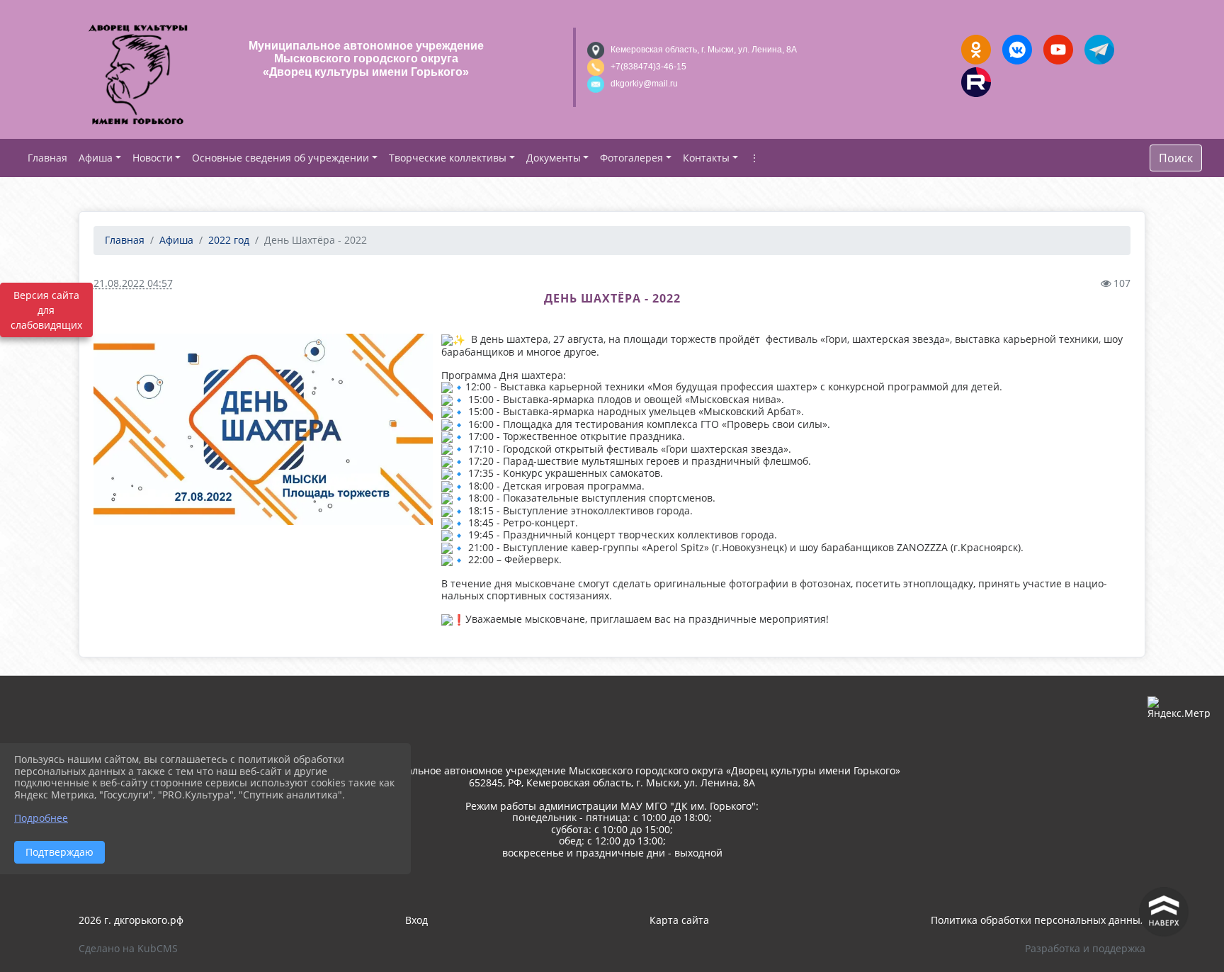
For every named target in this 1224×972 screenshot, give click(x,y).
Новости (152, 157)
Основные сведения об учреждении (280, 157)
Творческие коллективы (447, 157)
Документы (553, 157)
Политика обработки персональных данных (1038, 920)
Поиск (1176, 158)
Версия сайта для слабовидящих (46, 310)
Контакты (706, 157)
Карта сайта (679, 920)
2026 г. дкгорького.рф (131, 920)
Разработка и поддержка (1085, 948)
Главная (124, 240)
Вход (416, 920)
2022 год (228, 240)
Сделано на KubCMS (128, 948)
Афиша (96, 157)
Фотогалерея (631, 157)
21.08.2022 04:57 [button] (133, 283)
